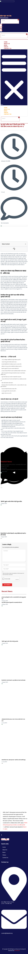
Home (5, 42)
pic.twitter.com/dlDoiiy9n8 (18, 825)
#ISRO (25, 823)
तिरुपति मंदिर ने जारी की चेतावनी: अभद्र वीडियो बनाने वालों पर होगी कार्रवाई (13, 534)
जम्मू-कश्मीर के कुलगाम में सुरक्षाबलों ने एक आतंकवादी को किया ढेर (14, 470)
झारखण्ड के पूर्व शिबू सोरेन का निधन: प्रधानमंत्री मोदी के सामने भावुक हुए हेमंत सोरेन (13, 465)
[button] (14, 77)
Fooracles (17, 950)
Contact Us (7, 48)
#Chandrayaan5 (7, 825)
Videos (6, 47)
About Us (7, 43)
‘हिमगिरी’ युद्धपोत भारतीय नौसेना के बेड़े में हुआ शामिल (11, 501)
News (5, 45)
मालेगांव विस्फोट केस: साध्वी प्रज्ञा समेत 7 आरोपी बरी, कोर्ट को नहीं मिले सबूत (13, 759)
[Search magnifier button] (18, 19)
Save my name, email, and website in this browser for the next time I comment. (13, 574)
